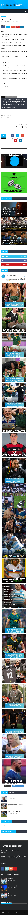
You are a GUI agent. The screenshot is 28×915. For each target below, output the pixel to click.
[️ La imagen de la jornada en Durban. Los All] (14, 495)
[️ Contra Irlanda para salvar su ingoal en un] (14, 320)
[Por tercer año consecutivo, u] (14, 445)
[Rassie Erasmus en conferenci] (14, 370)
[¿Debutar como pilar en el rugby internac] (14, 571)
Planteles (10, 878)
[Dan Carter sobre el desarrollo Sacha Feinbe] (14, 295)
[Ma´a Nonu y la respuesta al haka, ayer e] (14, 470)
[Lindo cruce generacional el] (14, 520)
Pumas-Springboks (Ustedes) (15, 804)
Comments (11, 792)
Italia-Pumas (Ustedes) (14, 811)
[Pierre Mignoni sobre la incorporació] (14, 696)
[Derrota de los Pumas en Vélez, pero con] (14, 545)
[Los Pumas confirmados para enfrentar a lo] (14, 596)
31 (8, 796)
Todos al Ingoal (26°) (13, 886)
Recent (3, 874)
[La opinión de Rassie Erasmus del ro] (14, 646)
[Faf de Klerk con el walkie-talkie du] (14, 746)
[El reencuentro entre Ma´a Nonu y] (14, 671)
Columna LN (5, 118)
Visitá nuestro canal (5, 246)
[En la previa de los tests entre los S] (14, 395)
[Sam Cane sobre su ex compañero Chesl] (14, 345)
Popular (4, 792)
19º (9, 893)
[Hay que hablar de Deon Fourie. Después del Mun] (14, 420)
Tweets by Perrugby (5, 826)
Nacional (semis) (21, 127)
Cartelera (8, 96)
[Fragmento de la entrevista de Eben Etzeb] (14, 621)
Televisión (3, 16)
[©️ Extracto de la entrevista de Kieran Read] (14, 721)
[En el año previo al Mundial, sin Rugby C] (14, 771)
